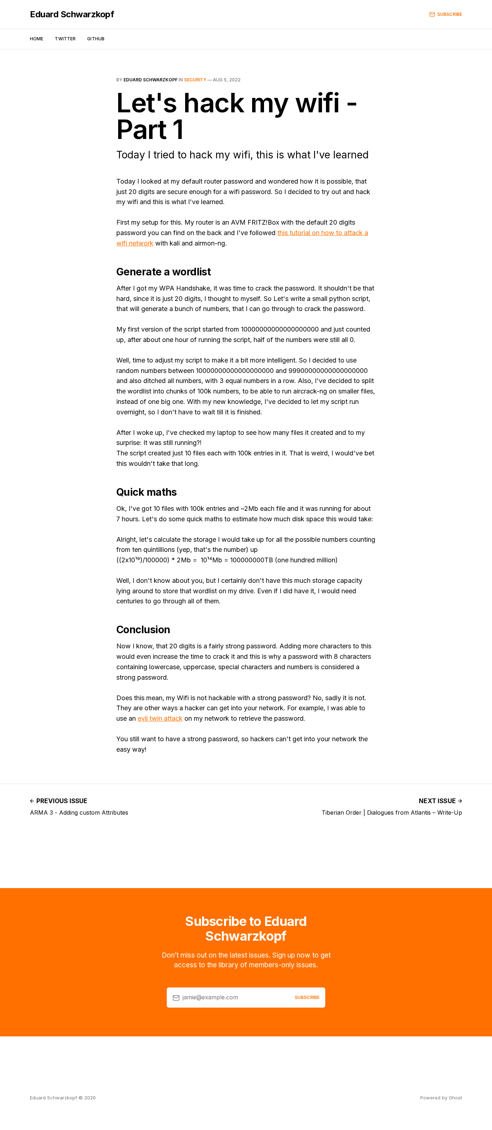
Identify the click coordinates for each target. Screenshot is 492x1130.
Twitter (65, 38)
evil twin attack (160, 718)
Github (95, 38)
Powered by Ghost (441, 1097)
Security (195, 79)
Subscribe (449, 14)
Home (36, 38)
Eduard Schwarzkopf (72, 14)
